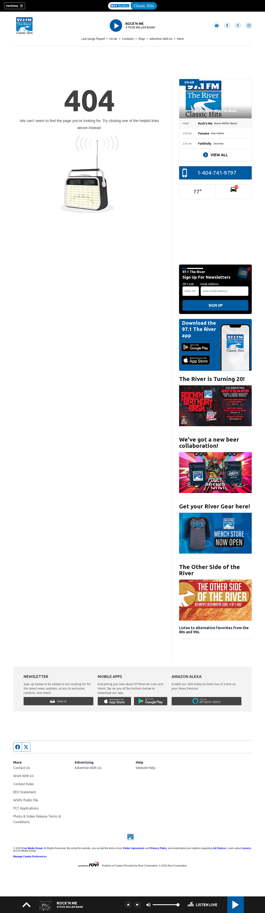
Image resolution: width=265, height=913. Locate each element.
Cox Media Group (32, 848)
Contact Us (21, 768)
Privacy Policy (158, 848)
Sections (12, 5)
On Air (113, 38)
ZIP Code (188, 284)
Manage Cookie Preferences (30, 856)
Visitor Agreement (133, 848)
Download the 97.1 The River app (199, 329)
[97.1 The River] (132, 6)
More (180, 38)
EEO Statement (24, 792)
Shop (141, 38)
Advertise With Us (160, 38)
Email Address (210, 284)
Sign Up (215, 305)
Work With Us (23, 776)
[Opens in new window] (215, 405)
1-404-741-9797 (216, 173)
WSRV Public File (25, 800)
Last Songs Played (93, 38)
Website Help (145, 768)
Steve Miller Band (140, 27)
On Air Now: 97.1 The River (215, 111)
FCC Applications (26, 808)
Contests (128, 38)
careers (246, 848)
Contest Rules (23, 784)
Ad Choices (219, 848)
